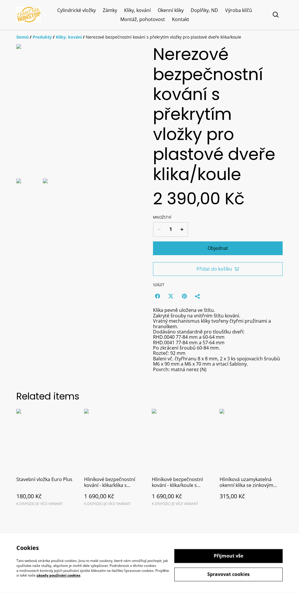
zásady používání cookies (58, 575)
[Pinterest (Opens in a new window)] (184, 296)
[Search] (276, 14)
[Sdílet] (197, 296)
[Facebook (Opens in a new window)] (157, 296)
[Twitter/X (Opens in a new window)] (170, 296)
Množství (162, 217)
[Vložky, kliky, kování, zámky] (28, 15)
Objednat (218, 248)
